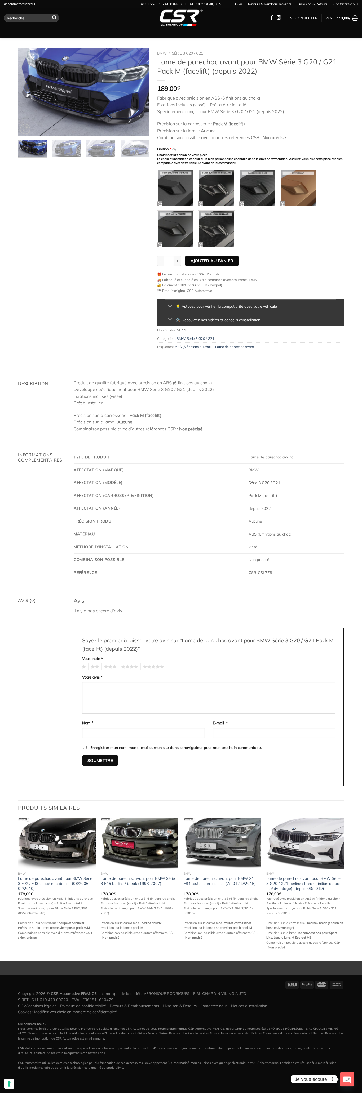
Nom (88, 723)
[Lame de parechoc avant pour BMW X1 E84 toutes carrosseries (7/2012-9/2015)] (222, 843)
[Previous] (27, 92)
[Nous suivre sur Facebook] (272, 17)
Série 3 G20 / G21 (187, 53)
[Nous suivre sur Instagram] (279, 17)
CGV (238, 4)
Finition (164, 149)
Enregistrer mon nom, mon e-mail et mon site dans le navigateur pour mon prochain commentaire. (176, 747)
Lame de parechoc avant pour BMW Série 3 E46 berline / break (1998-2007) (138, 881)
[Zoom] (25, 129)
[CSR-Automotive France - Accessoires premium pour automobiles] (181, 18)
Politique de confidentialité (83, 1005)
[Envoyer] (54, 18)
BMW (162, 53)
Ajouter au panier (212, 260)
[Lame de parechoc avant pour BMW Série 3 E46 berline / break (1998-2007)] (139, 843)
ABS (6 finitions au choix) (194, 347)
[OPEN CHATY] (347, 1079)
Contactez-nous (345, 4)
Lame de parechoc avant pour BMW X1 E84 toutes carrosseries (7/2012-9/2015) (220, 881)
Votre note (92, 658)
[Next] (140, 92)
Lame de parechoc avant (234, 347)
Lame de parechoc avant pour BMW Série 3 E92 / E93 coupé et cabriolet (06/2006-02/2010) (55, 883)
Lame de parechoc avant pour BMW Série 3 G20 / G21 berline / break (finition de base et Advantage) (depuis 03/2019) (304, 883)
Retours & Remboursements (269, 4)
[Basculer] (170, 306)
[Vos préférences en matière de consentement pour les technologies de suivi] (9, 1084)
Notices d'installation (249, 1005)
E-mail (220, 723)
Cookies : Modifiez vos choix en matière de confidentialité (67, 1012)
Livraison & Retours (312, 4)
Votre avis (92, 677)
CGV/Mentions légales (37, 1005)
